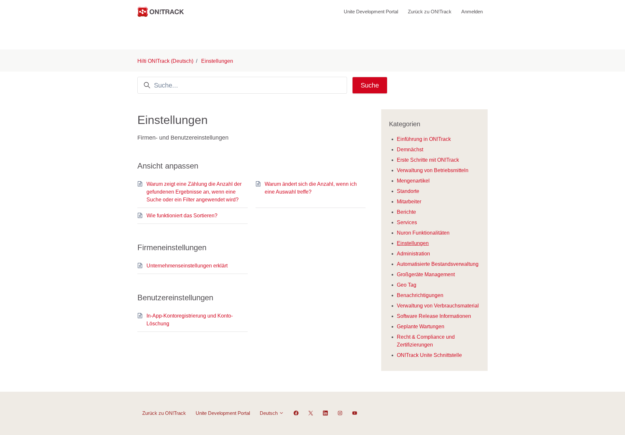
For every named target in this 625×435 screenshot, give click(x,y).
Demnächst (410, 149)
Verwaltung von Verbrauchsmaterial (438, 305)
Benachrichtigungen (420, 295)
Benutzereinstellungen (175, 297)
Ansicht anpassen (167, 165)
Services (407, 222)
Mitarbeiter (409, 201)
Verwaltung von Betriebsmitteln (432, 170)
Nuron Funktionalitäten (423, 233)
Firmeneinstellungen (171, 247)
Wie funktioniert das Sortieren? (181, 215)
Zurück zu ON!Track (429, 11)
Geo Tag (406, 285)
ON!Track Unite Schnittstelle (429, 355)
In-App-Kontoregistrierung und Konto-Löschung (189, 319)
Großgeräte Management (426, 274)
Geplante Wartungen (420, 326)
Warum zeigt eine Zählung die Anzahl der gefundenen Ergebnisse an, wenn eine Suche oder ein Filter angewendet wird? (194, 191)
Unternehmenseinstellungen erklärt (187, 265)
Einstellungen (217, 61)
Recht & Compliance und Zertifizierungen (426, 340)
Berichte (406, 212)
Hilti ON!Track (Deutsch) (165, 61)
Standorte (408, 191)
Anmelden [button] (472, 11)
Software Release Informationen (434, 316)
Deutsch (269, 413)
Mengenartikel (413, 181)
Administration (413, 253)
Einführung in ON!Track (424, 139)
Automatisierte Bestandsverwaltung (438, 264)
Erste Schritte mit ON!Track (428, 160)
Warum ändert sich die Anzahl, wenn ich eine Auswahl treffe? (311, 188)
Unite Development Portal (371, 11)
